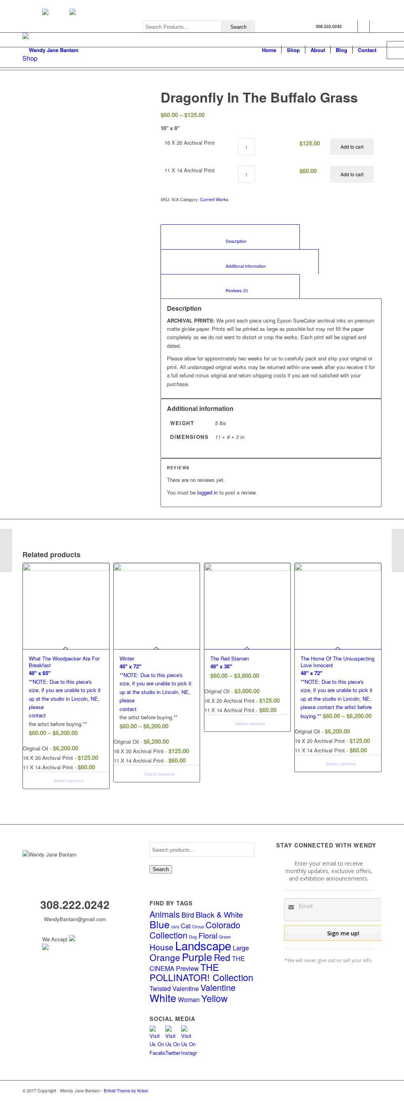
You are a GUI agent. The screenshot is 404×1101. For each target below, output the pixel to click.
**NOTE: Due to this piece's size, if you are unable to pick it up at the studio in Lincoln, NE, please (65, 683)
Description (230, 241)
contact (37, 715)
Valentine (218, 987)
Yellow (214, 998)
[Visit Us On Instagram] (189, 1052)
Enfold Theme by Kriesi (126, 1090)
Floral (207, 935)
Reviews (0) (230, 290)
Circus (198, 926)
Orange (165, 957)
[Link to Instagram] (376, 26)
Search (161, 869)
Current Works (214, 199)
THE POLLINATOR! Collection (201, 971)
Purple (197, 956)
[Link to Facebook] (351, 26)
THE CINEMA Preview (197, 963)
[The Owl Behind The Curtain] (6, 550)
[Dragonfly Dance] (398, 550)
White (163, 997)
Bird (187, 914)
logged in (207, 492)
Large (241, 947)
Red (222, 957)
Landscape (203, 945)
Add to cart (351, 146)
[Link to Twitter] (363, 26)
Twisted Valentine (174, 988)
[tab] (230, 236)
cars (175, 926)
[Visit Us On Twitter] (173, 1052)
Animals (165, 914)
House (162, 947)
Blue (160, 924)
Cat (186, 925)
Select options (68, 781)
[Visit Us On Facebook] (157, 1052)
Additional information (240, 266)
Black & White (219, 914)
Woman (189, 999)
